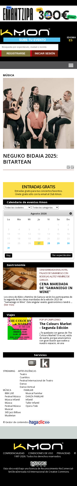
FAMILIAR (28, 390)
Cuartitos (25, 377)
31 (8, 247)
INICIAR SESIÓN (45, 53)
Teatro (23, 374)
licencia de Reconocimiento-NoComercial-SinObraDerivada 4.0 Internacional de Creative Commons (41, 470)
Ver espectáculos (61, 255)
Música (8, 402)
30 (68, 243)
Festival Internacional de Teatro (36, 380)
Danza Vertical (27, 387)
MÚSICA (7, 390)
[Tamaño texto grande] (72, 167)
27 (39, 243)
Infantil (29, 399)
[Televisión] (32, 367)
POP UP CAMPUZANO (49, 319)
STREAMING (9, 371)
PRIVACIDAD (63, 453)
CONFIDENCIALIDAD (13, 453)
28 (48, 243)
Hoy (8, 255)
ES (71, 40)
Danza (23, 383)
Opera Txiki (32, 406)
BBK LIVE (9, 393)
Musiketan (10, 415)
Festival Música (13, 396)
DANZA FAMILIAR (35, 396)
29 (58, 243)
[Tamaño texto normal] (68, 167)
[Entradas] (44, 367)
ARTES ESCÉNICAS (27, 371)
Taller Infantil (32, 402)
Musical (9, 409)
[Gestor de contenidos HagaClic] (39, 422)
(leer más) (9, 305)
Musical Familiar (34, 393)
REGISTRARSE (16, 53)
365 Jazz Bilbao (13, 412)
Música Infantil (12, 399)
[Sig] (70, 213)
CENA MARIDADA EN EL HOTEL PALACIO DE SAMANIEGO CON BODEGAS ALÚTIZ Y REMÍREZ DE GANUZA (54, 274)
